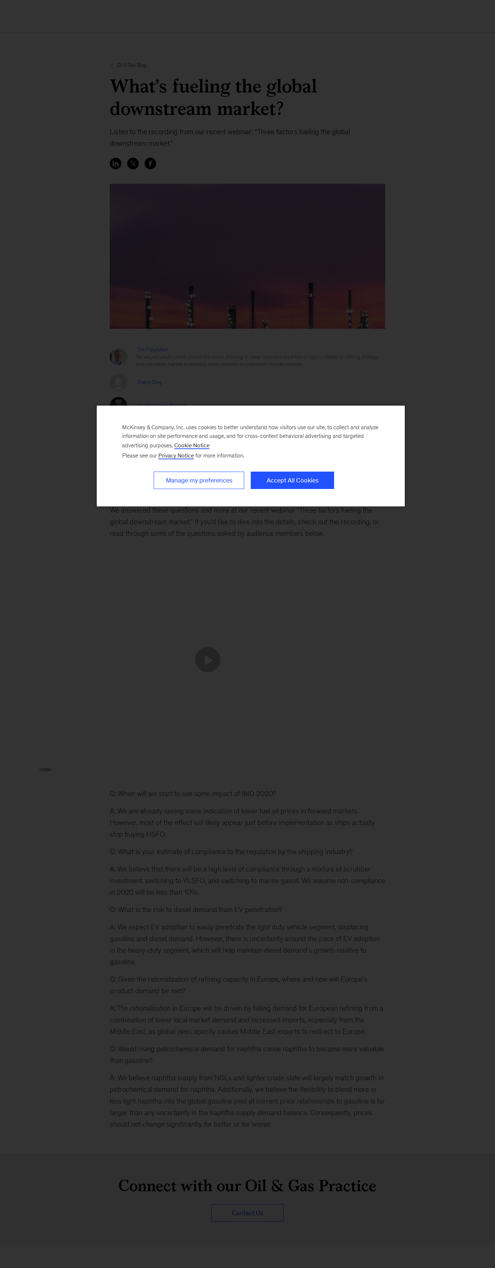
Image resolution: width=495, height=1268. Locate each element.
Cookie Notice (191, 445)
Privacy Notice (176, 455)
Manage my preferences (199, 480)
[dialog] (251, 456)
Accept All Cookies (293, 480)
